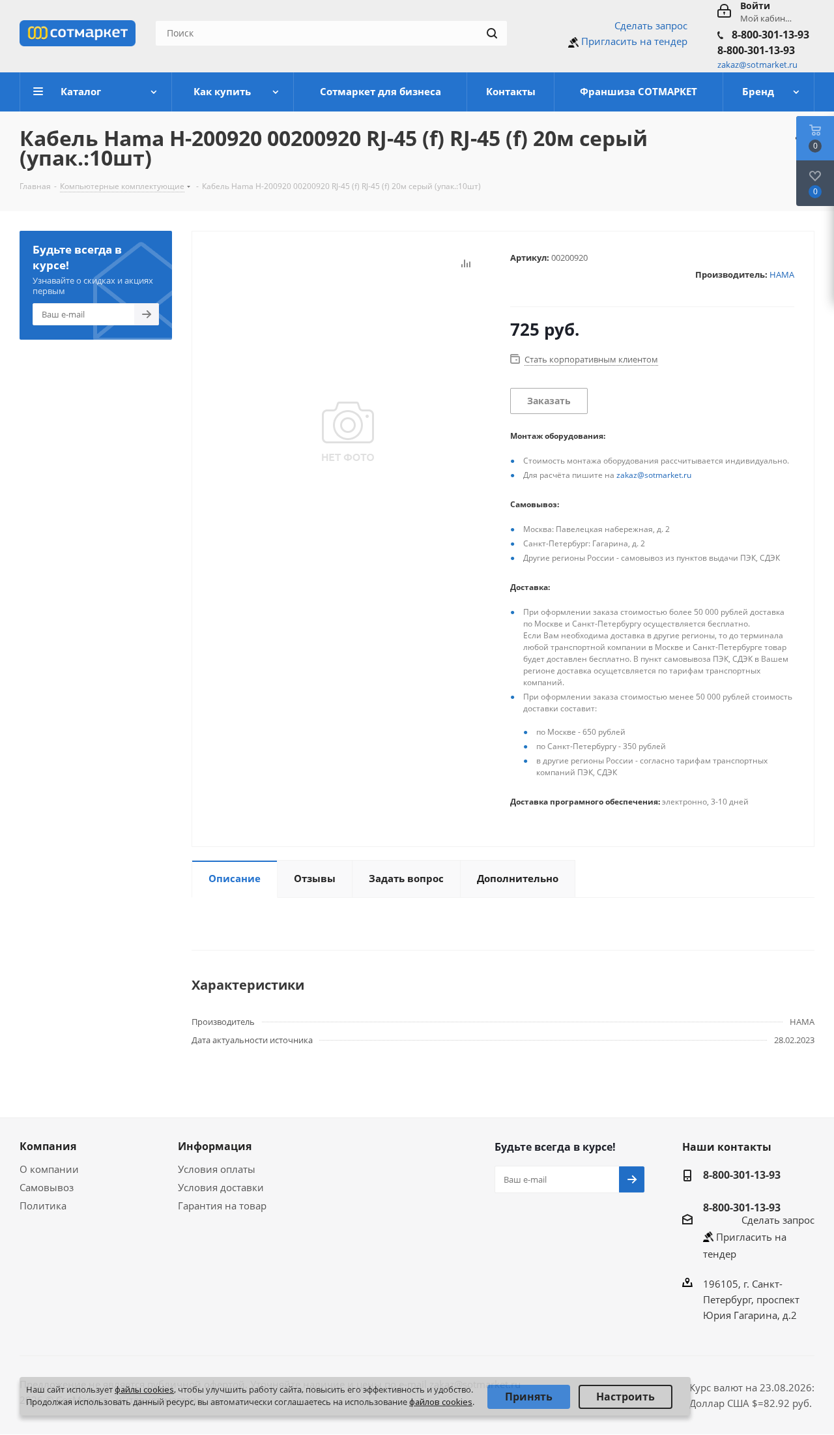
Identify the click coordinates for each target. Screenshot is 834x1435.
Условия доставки (221, 1187)
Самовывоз (47, 1187)
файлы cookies (144, 1389)
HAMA (781, 274)
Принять (529, 1396)
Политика (43, 1205)
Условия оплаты (216, 1169)
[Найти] (492, 33)
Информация (215, 1146)
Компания (48, 1146)
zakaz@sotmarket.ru (653, 475)
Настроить (625, 1396)
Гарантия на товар (222, 1205)
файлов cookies (440, 1402)
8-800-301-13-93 (770, 34)
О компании (49, 1169)
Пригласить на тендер (634, 41)
